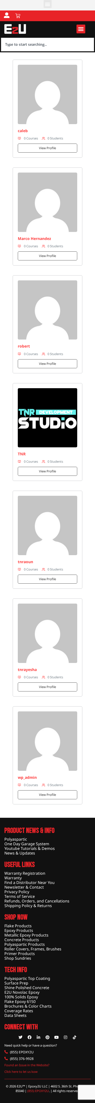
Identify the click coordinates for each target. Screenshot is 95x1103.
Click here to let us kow (21, 1071)
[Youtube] (56, 1037)
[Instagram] (65, 1037)
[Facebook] (29, 1037)
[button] (48, 4)
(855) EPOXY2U (38, 1091)
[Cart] (18, 15)
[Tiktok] (74, 1037)
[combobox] (47, 44)
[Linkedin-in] (38, 1037)
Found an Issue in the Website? (26, 1065)
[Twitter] (20, 1037)
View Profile (47, 148)
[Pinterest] (47, 1037)
